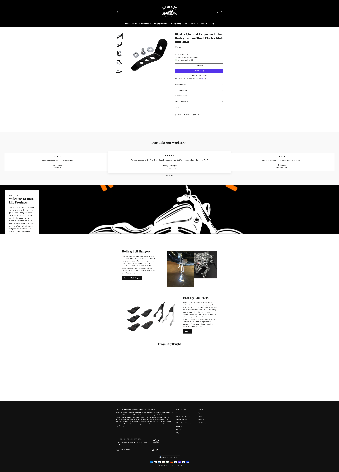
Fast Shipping (181, 90)
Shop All (188, 331)
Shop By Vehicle (160, 23)
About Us (194, 23)
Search (200, 410)
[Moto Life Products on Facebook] (157, 449)
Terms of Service (204, 413)
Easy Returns (181, 96)
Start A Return (203, 423)
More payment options (199, 75)
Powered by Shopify (177, 465)
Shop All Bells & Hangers (132, 278)
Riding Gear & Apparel (179, 23)
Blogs (212, 23)
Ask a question (181, 101)
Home (127, 23)
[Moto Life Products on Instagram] (153, 449)
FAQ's (177, 107)
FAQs (200, 416)
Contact (204, 23)
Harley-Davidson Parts (140, 23)
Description (180, 85)
